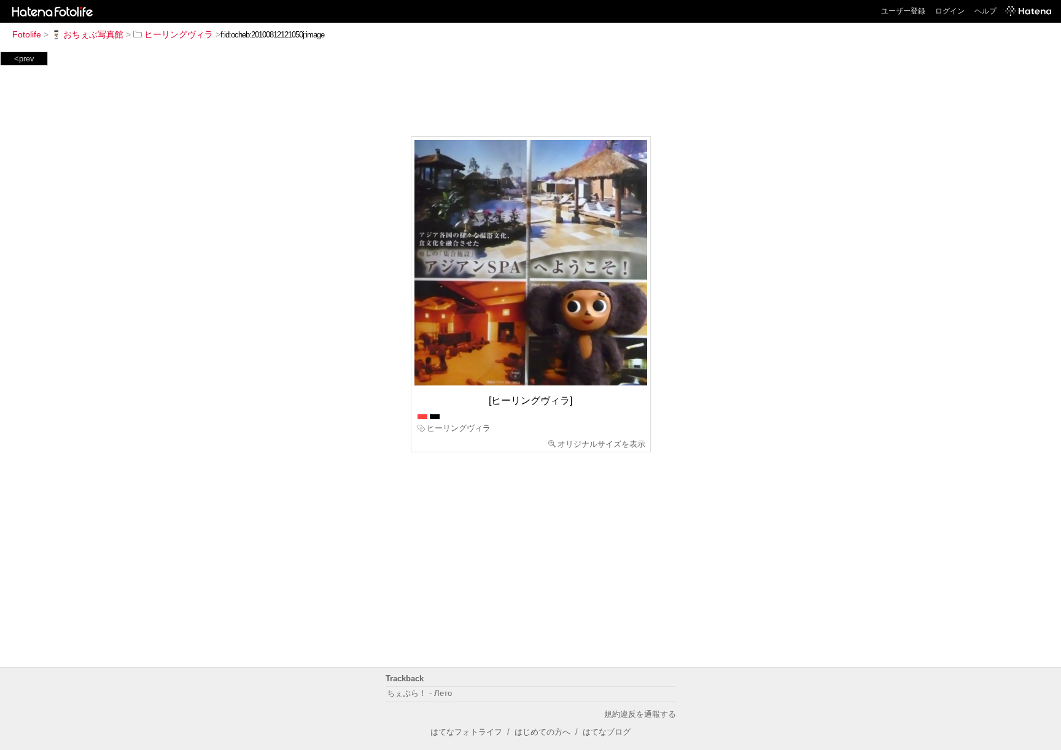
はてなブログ (607, 731)
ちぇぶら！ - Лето (419, 693)
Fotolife (26, 34)
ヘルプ (985, 11)
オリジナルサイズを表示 (601, 444)
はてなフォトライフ (466, 731)
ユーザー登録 (903, 11)
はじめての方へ (542, 731)
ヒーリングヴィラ (178, 34)
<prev (24, 58)
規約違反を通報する (640, 714)
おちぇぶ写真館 (93, 34)
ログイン (950, 11)
